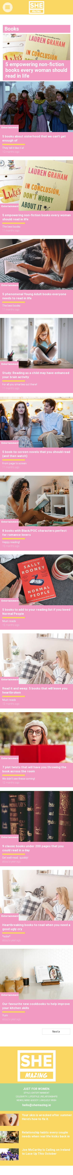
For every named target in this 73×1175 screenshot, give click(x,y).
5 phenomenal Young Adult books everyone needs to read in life (34, 296)
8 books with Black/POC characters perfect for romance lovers (34, 533)
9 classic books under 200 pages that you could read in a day (33, 848)
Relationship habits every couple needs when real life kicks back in (46, 1134)
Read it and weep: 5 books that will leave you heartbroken (34, 690)
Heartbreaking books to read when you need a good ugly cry (36, 927)
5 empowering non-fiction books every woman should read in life (36, 217)
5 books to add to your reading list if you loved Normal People (36, 612)
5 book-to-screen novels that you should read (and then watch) (36, 454)
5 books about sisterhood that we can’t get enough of (34, 138)
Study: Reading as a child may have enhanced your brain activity (35, 375)
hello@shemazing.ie (36, 1105)
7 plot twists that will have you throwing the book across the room (34, 769)
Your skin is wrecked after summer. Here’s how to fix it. (47, 1117)
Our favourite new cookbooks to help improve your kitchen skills (36, 1006)
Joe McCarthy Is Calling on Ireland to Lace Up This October (46, 1151)
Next (55, 1031)
